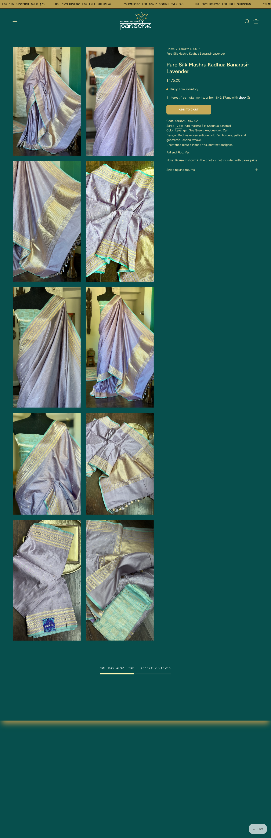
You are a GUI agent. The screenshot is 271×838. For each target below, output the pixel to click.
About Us (20, 797)
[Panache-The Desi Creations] (135, 21)
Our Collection (75, 748)
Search (69, 769)
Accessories (22, 783)
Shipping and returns (180, 170)
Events (18, 790)
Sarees (18, 741)
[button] (247, 21)
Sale (16, 776)
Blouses (18, 748)
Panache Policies (76, 776)
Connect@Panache (27, 804)
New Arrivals (22, 762)
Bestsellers (21, 769)
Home (170, 49)
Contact (70, 762)
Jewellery (20, 755)
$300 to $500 (188, 49)
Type (178, 126)
